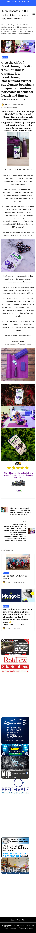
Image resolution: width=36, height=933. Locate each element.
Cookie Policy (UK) (18, 920)
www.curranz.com (22, 130)
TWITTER (17, 170)
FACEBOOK (8, 170)
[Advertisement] (18, 691)
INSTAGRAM (27, 170)
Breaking (4, 57)
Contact (18, 5)
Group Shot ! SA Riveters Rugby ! (15, 577)
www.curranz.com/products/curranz (18, 344)
